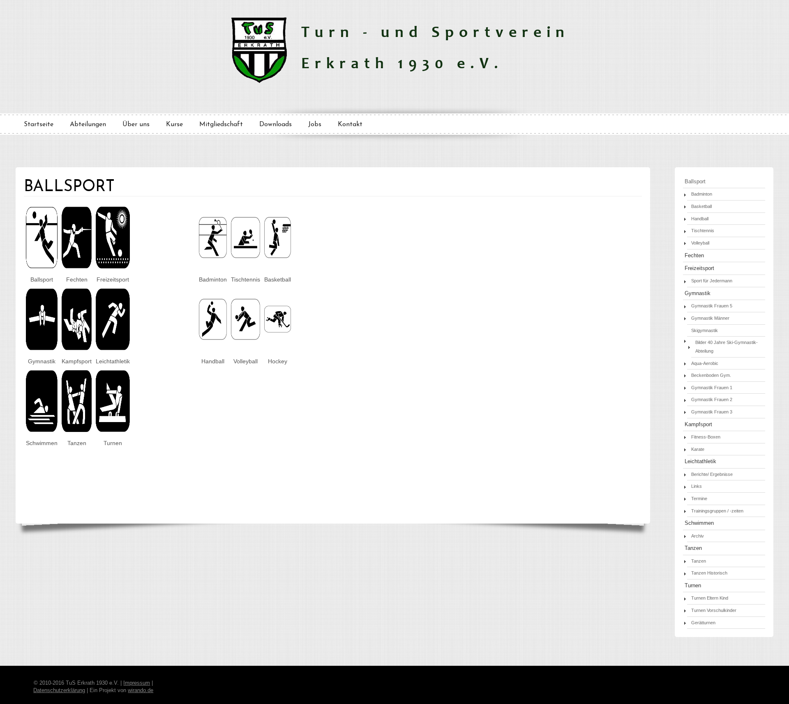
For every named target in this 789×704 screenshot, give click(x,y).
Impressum (136, 683)
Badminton (701, 194)
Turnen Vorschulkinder (713, 610)
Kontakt (350, 124)
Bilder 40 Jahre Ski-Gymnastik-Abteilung (726, 346)
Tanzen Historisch (709, 572)
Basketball (701, 206)
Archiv (697, 535)
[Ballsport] (42, 266)
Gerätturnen (703, 622)
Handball (699, 218)
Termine (699, 498)
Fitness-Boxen (705, 436)
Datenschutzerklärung (59, 690)
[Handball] (213, 338)
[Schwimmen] (42, 430)
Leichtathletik (700, 461)
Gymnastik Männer (710, 318)
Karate (697, 449)
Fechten (694, 256)
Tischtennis (702, 230)
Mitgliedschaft (221, 124)
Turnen (693, 586)
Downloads (275, 124)
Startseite (38, 124)
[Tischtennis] (245, 256)
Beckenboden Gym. (711, 375)
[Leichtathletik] (113, 348)
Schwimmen (699, 523)
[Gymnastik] (42, 348)
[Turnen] (113, 430)
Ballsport (695, 182)
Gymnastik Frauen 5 (711, 305)
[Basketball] (277, 256)
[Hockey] (277, 330)
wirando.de (140, 690)
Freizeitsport (699, 268)
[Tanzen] (77, 430)
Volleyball (700, 242)
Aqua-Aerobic (704, 363)
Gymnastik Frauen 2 (711, 399)
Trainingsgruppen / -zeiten (717, 510)
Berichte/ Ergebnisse (712, 474)
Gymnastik (698, 293)
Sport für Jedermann (711, 280)
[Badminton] (213, 256)
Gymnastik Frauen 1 (711, 387)
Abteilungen (88, 124)
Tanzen (693, 548)
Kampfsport (698, 424)
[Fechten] (77, 266)
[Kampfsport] (77, 348)
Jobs (314, 124)
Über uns (136, 124)
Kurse (174, 124)
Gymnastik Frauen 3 (711, 411)
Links (696, 486)
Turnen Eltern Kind (709, 598)
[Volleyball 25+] (245, 338)
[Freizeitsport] (113, 266)
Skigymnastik (704, 330)
